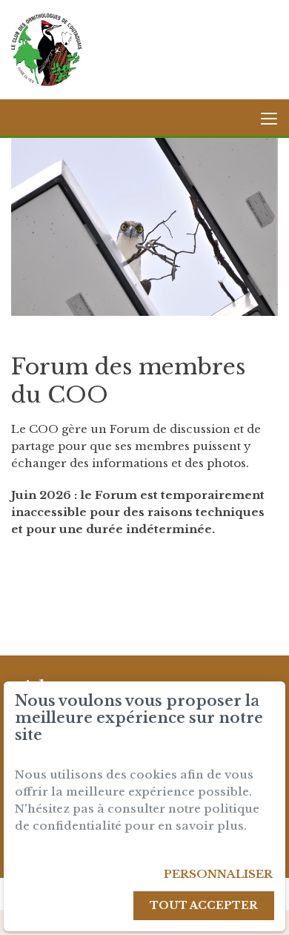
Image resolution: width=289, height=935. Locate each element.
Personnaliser (218, 874)
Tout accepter (204, 905)
